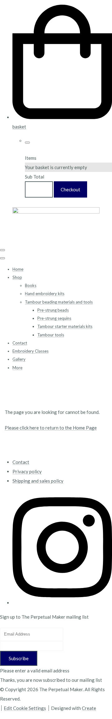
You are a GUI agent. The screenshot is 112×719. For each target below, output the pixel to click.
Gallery (19, 359)
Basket (39, 189)
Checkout (70, 189)
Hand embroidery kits (44, 293)
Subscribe (19, 658)
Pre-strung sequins (54, 318)
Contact (19, 342)
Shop (17, 277)
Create (89, 708)
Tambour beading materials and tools (59, 301)
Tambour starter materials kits (64, 326)
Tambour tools (50, 334)
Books (30, 285)
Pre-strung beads (53, 310)
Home (17, 269)
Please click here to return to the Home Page (51, 427)
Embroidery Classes (30, 351)
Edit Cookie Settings (25, 708)
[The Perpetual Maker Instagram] (62, 603)
